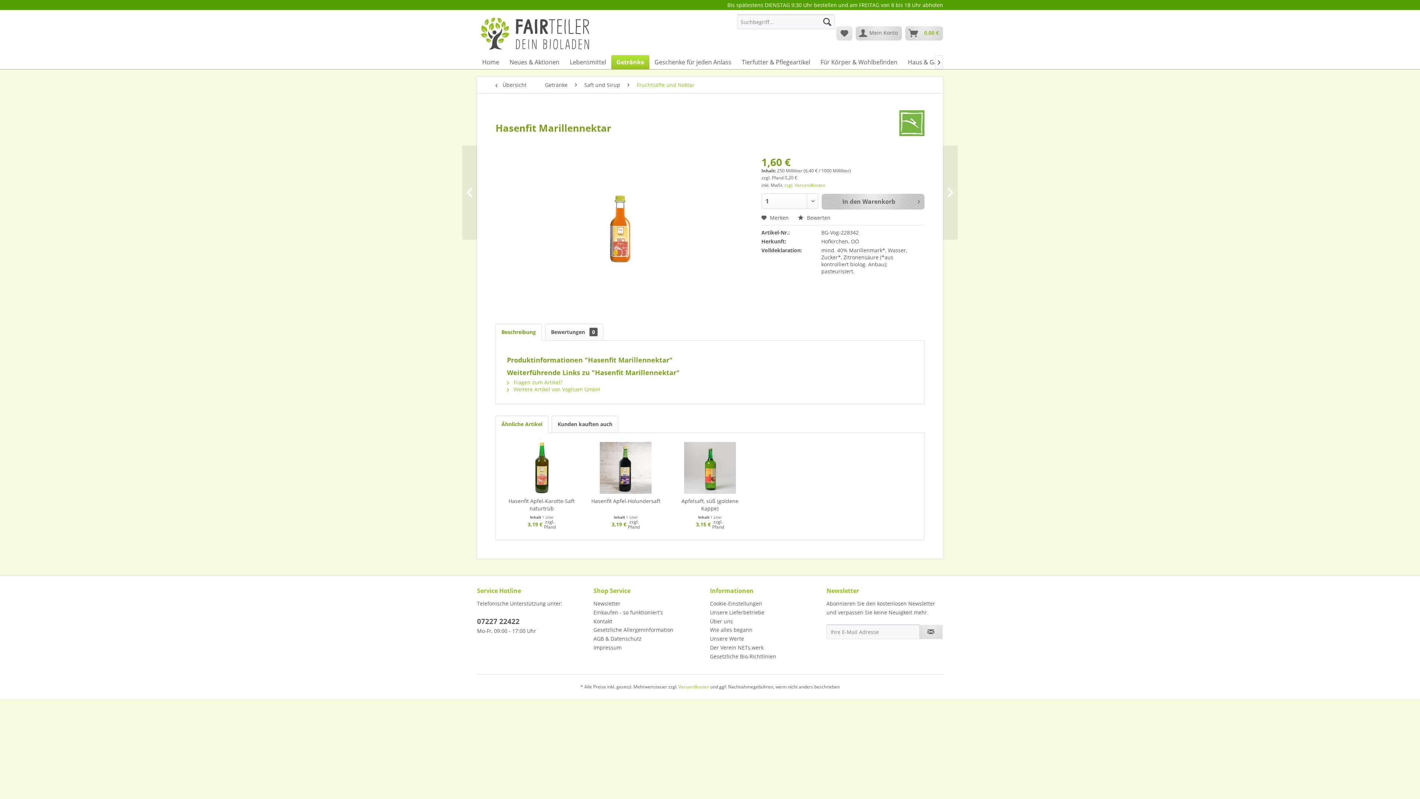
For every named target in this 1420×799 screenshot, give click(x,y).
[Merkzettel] (844, 33)
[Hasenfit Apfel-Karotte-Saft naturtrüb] (541, 468)
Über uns (721, 621)
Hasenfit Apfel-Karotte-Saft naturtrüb (541, 505)
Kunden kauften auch (585, 424)
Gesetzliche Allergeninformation (633, 629)
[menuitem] (786, 25)
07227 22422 (498, 621)
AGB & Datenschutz (618, 638)
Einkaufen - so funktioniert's (628, 612)
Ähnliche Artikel (521, 424)
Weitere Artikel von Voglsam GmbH (556, 389)
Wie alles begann (731, 629)
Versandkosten (694, 687)
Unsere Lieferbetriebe (737, 612)
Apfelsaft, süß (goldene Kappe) (710, 505)
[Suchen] (827, 21)
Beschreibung (518, 332)
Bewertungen (573, 332)
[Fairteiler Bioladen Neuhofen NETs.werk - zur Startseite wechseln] (536, 32)
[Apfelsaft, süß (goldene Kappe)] (710, 468)
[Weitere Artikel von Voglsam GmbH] (911, 123)
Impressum (608, 647)
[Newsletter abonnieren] (931, 631)
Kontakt (603, 621)
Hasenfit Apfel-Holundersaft (625, 501)
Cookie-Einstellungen (736, 603)
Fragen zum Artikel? (537, 382)
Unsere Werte (727, 638)
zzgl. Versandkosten (804, 185)
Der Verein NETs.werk (737, 647)
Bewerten (818, 217)
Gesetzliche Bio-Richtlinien (743, 656)
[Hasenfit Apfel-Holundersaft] (626, 468)
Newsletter (607, 603)
